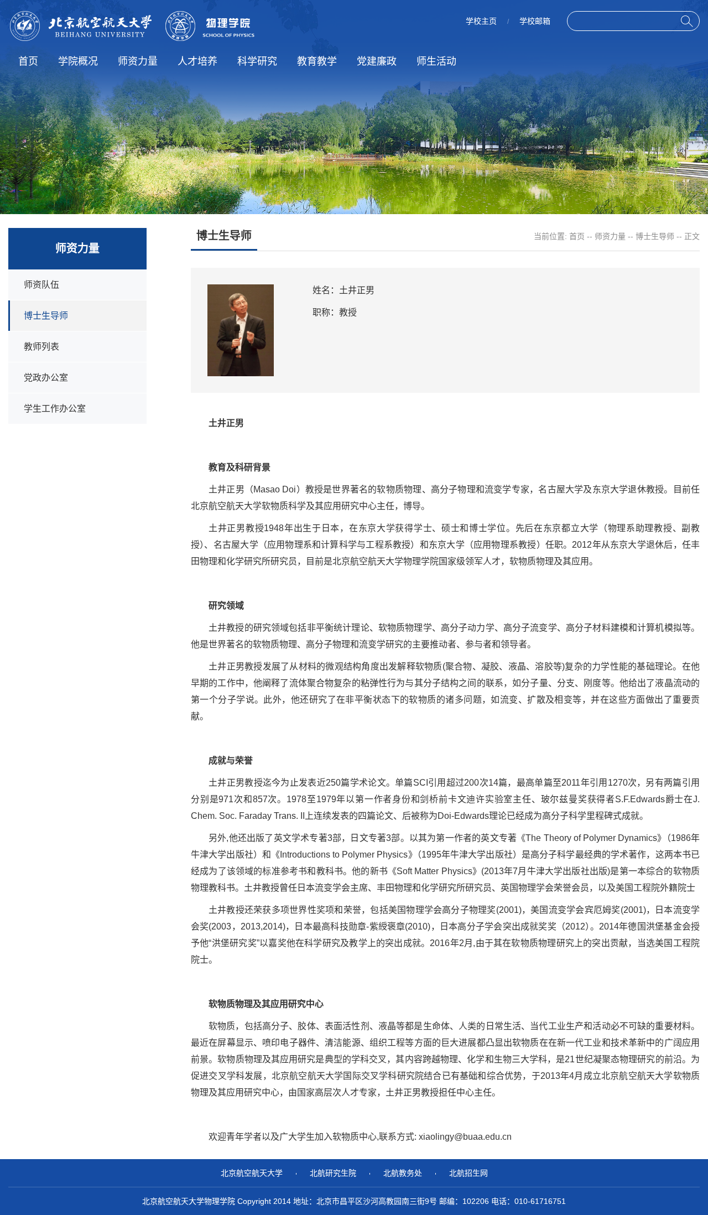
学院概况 (78, 61)
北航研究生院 (333, 1173)
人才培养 (197, 61)
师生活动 (436, 61)
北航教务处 (402, 1173)
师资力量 (138, 61)
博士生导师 (655, 236)
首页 (28, 61)
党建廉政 (377, 61)
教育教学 (317, 61)
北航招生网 (468, 1173)
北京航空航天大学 (252, 1173)
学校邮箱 (534, 21)
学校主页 (481, 21)
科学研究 (257, 61)
